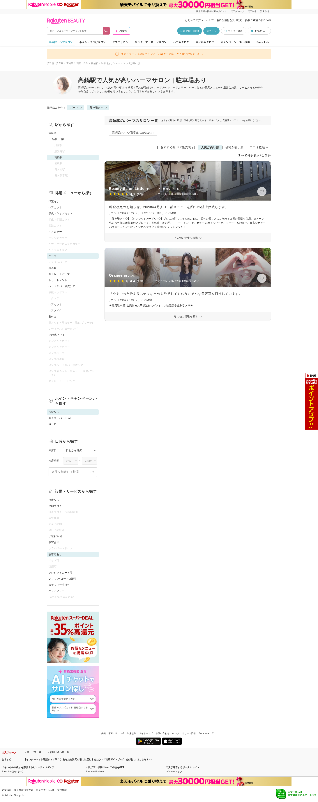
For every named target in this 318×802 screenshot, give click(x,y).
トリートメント (58, 280)
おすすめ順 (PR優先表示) (177, 147)
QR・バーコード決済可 (63, 578)
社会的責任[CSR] (45, 790)
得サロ (52, 424)
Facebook (204, 733)
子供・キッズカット (61, 213)
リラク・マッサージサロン (151, 42)
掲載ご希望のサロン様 (258, 20)
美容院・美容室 (55, 63)
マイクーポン (235, 30)
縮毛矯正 (54, 268)
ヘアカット (55, 207)
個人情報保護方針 (23, 790)
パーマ (119, 63)
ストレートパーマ (59, 274)
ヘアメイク (55, 310)
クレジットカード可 (61, 572)
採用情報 (62, 790)
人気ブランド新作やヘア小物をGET (105, 767)
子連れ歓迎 (55, 536)
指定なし (54, 201)
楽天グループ (237, 11)
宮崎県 (69, 63)
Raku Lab (263, 42)
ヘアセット (55, 304)
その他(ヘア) (56, 334)
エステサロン (120, 42)
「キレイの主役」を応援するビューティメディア (28, 767)
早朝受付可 (55, 505)
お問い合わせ (162, 733)
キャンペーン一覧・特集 (235, 42)
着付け (52, 316)
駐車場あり (107, 63)
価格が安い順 (234, 147)
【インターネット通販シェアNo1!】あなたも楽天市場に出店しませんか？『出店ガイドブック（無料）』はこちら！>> (88, 759)
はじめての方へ (194, 20)
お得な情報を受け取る (229, 20)
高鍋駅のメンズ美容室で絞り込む (132, 132)
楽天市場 (264, 11)
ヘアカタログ (181, 42)
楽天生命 (252, 11)
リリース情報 (189, 733)
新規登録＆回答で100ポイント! (211, 11)
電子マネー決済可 (59, 584)
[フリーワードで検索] (106, 31)
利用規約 (131, 733)
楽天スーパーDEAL (60, 418)
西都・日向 (82, 63)
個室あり (54, 542)
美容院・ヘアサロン (61, 42)
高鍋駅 (94, 63)
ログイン (211, 30)
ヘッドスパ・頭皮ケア (62, 286)
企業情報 (6, 790)
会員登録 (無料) (189, 30)
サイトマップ (146, 733)
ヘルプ (210, 20)
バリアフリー (57, 590)
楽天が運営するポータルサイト (182, 767)
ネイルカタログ (205, 42)
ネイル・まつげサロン (92, 42)
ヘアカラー (55, 231)
